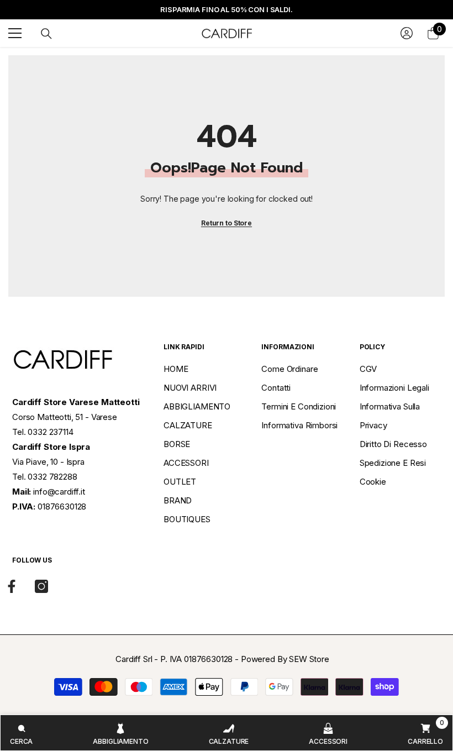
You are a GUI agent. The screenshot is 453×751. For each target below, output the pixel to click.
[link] (21, 733)
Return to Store (226, 223)
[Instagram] (41, 586)
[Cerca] (46, 33)
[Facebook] (11, 586)
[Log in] (407, 33)
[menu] (15, 33)
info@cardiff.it (59, 491)
